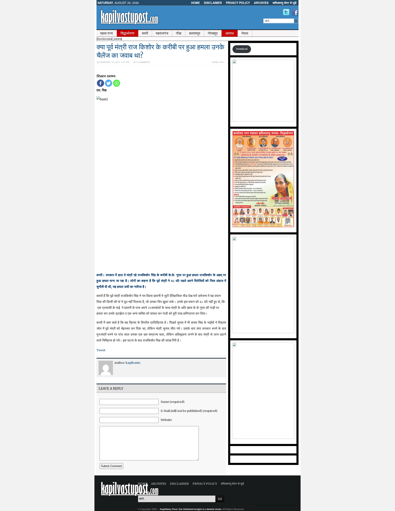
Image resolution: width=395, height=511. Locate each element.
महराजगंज (162, 33)
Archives (261, 3)
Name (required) (173, 402)
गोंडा (178, 33)
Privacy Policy (238, 3)
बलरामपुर (194, 33)
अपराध (229, 33)
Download (241, 49)
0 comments (143, 62)
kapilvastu (133, 363)
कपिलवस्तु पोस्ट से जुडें (284, 3)
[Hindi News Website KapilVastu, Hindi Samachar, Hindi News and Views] (129, 25)
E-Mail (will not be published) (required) (189, 411)
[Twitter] (108, 83)
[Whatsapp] (116, 83)
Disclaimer (213, 3)
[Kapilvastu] (286, 12)
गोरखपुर (213, 33)
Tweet (100, 350)
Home (195, 3)
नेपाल (244, 33)
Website (166, 420)
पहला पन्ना (106, 33)
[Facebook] (100, 83)
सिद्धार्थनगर (127, 33)
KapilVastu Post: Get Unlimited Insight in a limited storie (190, 509)
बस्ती (145, 33)
